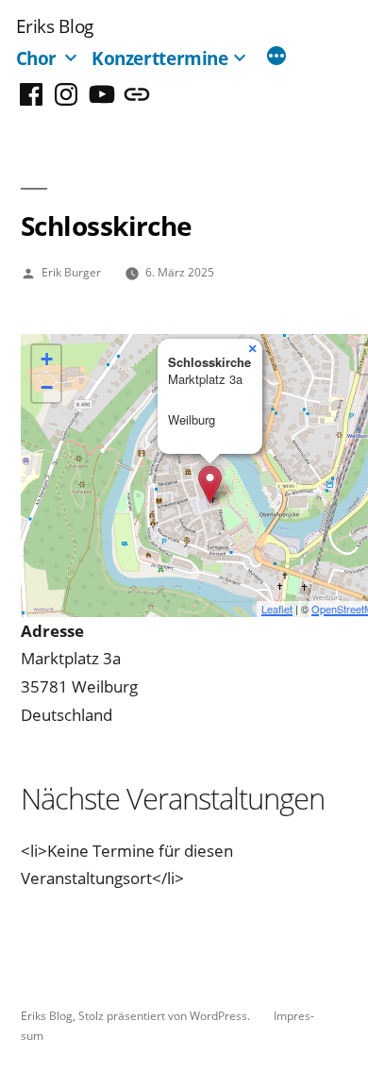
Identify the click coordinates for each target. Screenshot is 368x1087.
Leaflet (277, 608)
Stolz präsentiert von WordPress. (165, 1015)
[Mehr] (276, 57)
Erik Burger (71, 271)
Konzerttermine (160, 58)
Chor (37, 58)
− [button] (47, 387)
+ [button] (47, 359)
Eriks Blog (54, 26)
